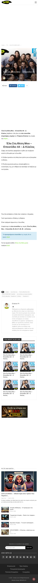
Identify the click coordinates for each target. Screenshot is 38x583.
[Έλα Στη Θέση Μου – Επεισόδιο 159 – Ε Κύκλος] (10, 385)
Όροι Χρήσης (24, 566)
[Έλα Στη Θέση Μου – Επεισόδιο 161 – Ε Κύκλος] (10, 366)
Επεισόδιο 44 (25, 296)
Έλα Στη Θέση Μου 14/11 (24, 291)
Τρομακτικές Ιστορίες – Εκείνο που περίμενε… (23, 515)
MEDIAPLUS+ (23, 580)
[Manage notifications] (33, 579)
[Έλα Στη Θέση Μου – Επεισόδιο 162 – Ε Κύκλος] (27, 348)
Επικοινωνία (11, 566)
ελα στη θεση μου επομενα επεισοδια (24, 294)
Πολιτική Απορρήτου (11, 572)
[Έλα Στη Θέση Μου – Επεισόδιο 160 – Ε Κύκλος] (27, 366)
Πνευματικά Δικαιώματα (17, 569)
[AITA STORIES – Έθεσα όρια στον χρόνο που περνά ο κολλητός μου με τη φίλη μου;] (19, 481)
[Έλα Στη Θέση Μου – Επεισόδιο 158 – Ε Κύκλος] (27, 385)
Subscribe (29, 547)
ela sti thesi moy (14, 291)
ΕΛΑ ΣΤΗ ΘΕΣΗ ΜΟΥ (8, 68)
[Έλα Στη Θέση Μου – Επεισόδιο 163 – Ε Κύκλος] (10, 348)
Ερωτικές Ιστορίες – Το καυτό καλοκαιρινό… (22, 522)
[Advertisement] (19, 25)
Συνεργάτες (26, 572)
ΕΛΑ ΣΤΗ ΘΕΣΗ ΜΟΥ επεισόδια (8, 294)
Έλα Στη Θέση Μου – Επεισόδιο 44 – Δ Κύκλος (11, 296)
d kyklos (7, 291)
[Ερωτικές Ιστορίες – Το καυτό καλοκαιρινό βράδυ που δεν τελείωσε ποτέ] (5, 525)
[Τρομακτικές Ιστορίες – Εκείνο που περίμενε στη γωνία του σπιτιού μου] (5, 517)
